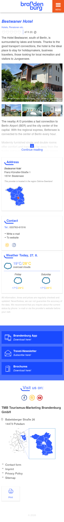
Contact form (13, 464)
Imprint (9, 469)
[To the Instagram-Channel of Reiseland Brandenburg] (32, 397)
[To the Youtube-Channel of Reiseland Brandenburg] (40, 397)
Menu (58, 9)
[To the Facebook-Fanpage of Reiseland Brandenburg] (24, 397)
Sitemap (10, 478)
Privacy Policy (14, 473)
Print (10, 497)
